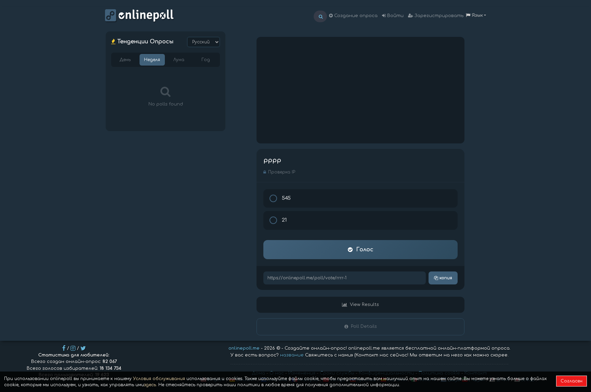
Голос (364, 250)
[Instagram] (73, 348)
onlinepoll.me (244, 348)
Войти (395, 15)
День (125, 59)
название (292, 355)
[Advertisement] (360, 90)
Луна (178, 59)
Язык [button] (476, 15)
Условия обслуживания (159, 378)
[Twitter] (83, 348)
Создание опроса (355, 15)
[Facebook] (64, 348)
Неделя (152, 59)
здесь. (150, 384)
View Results (364, 304)
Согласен (571, 381)
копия (445, 278)
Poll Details (364, 326)
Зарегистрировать (438, 15)
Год (205, 59)
